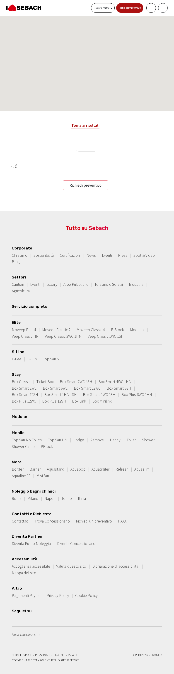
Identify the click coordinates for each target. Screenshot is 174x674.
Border (18, 469)
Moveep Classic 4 (91, 329)
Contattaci (20, 521)
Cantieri (18, 284)
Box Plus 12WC (24, 401)
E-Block (117, 329)
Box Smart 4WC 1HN (114, 381)
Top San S (51, 359)
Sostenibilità (44, 255)
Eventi (107, 255)
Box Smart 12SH (25, 394)
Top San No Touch (27, 439)
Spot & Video (144, 255)
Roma (16, 498)
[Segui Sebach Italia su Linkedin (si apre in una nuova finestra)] (46, 618)
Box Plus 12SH (54, 401)
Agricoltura (21, 290)
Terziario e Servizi (108, 284)
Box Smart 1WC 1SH (99, 394)
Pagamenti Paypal (26, 595)
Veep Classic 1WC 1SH (106, 336)
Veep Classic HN (25, 336)
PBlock (47, 446)
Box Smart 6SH (119, 388)
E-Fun (32, 359)
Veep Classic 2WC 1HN (63, 336)
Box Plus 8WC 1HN (136, 394)
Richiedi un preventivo (94, 521)
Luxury (51, 284)
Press (122, 255)
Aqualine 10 (21, 475)
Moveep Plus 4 (24, 329)
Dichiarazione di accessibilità (115, 566)
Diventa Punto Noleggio (31, 543)
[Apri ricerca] (151, 8)
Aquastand (55, 469)
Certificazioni (70, 255)
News (91, 255)
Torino (66, 498)
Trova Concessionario (52, 521)
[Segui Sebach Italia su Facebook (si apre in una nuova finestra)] (13, 618)
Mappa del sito (24, 572)
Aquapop (77, 469)
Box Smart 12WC (87, 388)
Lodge (78, 439)
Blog (16, 261)
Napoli (49, 498)
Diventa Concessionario (76, 543)
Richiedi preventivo (130, 7)
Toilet (131, 439)
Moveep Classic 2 (56, 329)
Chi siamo (19, 255)
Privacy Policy (58, 595)
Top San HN (57, 439)
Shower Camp (23, 446)
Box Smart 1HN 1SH (60, 394)
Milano (32, 498)
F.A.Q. (122, 521)
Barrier (35, 469)
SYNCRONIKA (153, 655)
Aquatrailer (100, 469)
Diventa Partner (102, 8)
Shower (148, 439)
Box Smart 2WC (24, 388)
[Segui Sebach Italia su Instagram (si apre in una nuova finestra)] (24, 618)
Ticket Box (45, 381)
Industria (136, 284)
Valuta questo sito (71, 566)
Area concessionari (27, 634)
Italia (82, 498)
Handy (115, 439)
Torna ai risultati (85, 125)
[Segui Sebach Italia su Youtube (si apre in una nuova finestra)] (35, 618)
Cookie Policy (86, 595)
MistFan (42, 475)
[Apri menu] (163, 8)
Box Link (79, 401)
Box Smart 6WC (55, 388)
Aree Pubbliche (75, 284)
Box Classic (21, 381)
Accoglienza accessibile (31, 566)
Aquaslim (141, 469)
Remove (97, 439)
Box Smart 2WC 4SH (76, 381)
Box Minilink (102, 401)
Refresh (122, 469)
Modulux (137, 329)
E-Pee (16, 359)
